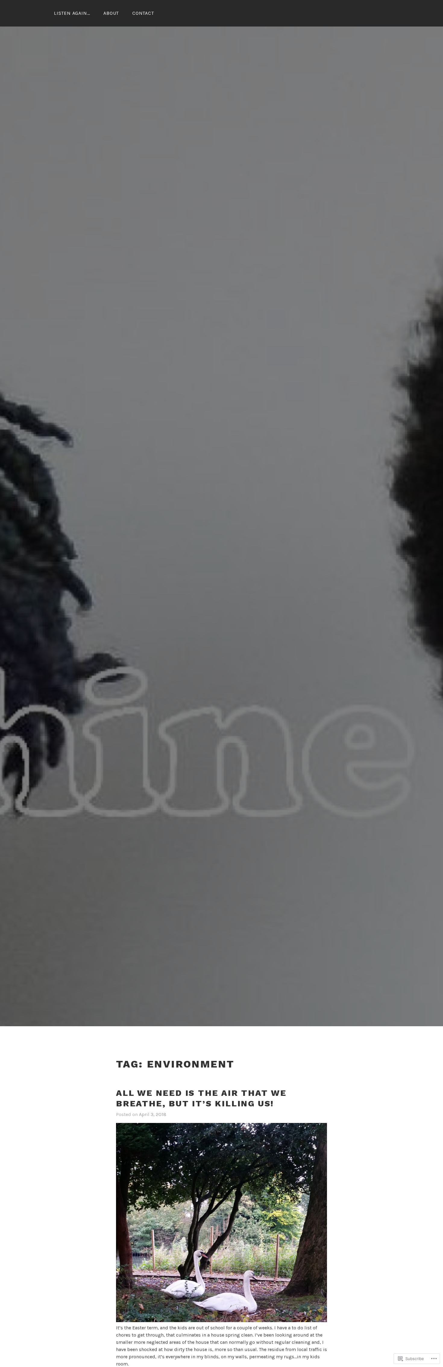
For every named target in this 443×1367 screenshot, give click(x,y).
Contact (143, 13)
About (111, 13)
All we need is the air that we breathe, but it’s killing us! (201, 1098)
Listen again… (72, 13)
